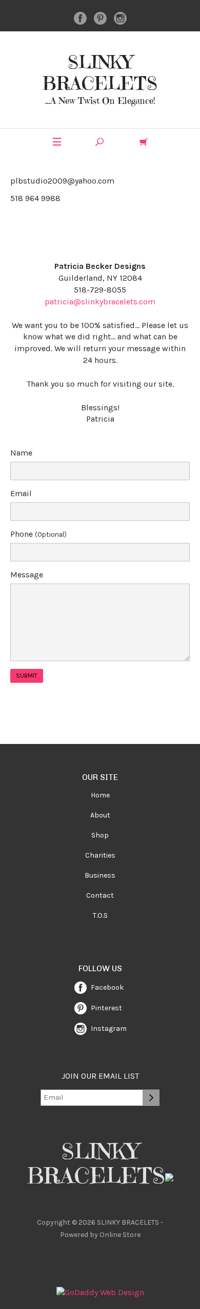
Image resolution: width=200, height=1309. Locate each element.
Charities (100, 855)
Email (21, 493)
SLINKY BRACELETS (100, 73)
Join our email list (100, 1076)
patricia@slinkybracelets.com (100, 301)
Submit (26, 675)
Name (21, 453)
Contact (100, 895)
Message (26, 574)
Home (100, 795)
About (100, 815)
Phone (38, 534)
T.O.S (100, 915)
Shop (100, 835)
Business (100, 875)
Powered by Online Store (100, 1234)
